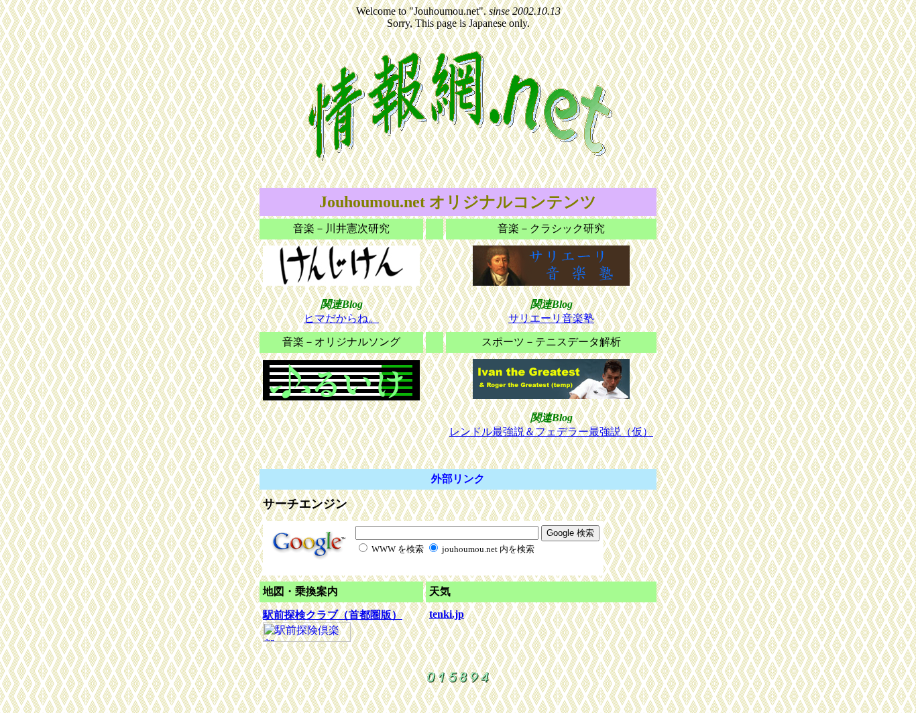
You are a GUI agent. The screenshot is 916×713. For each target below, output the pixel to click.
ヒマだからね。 (341, 318)
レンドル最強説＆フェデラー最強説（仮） (551, 431)
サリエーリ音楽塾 (551, 318)
